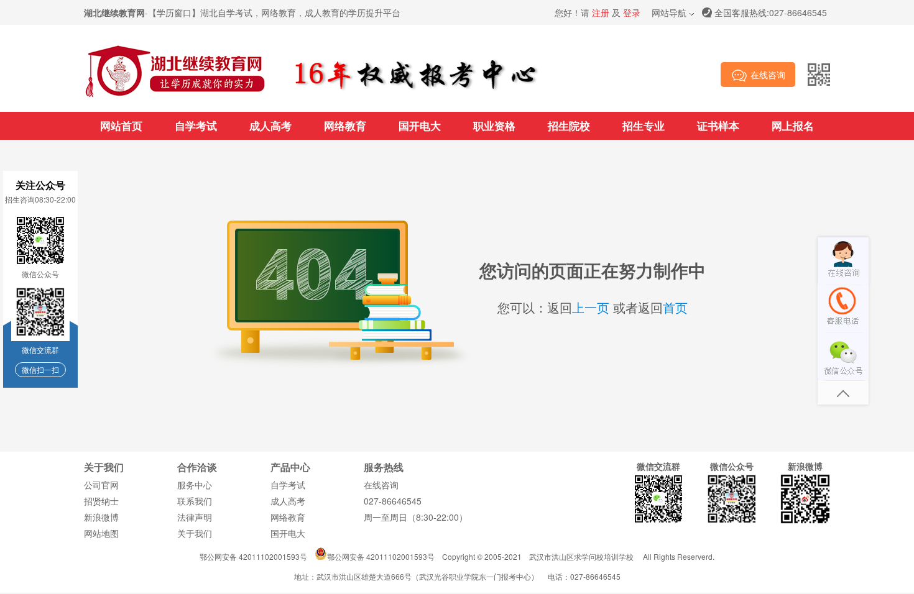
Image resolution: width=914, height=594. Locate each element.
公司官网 (101, 484)
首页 (675, 307)
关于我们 (194, 533)
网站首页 (121, 125)
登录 (631, 12)
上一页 (590, 307)
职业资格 (494, 125)
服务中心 (194, 484)
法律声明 (194, 517)
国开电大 (420, 125)
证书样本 (718, 125)
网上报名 (793, 125)
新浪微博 (101, 517)
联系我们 (194, 501)
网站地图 (101, 533)
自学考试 (196, 125)
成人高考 (270, 125)
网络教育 (345, 125)
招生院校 (569, 125)
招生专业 (643, 125)
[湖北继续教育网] (175, 96)
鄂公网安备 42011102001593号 (253, 556)
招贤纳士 (101, 501)
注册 (600, 12)
